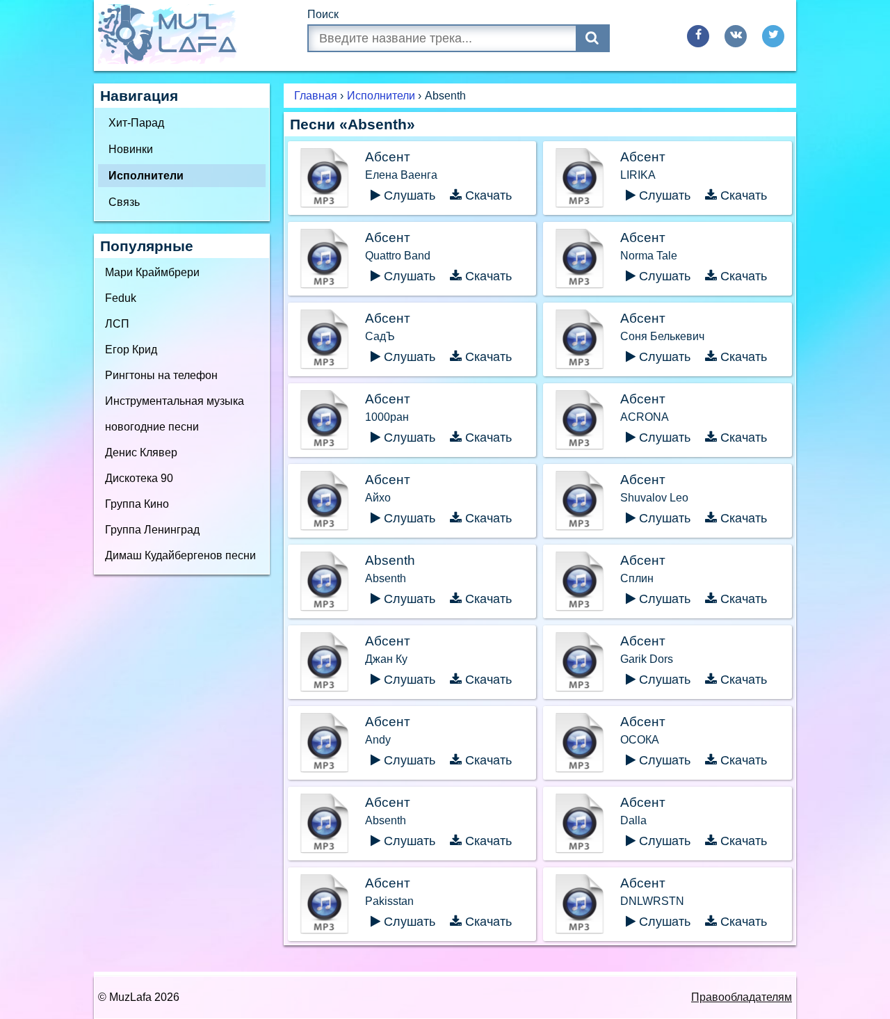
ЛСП (117, 324)
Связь (124, 202)
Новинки (130, 149)
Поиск (323, 14)
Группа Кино (137, 504)
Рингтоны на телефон (161, 375)
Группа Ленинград (152, 530)
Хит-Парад (136, 123)
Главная (315, 96)
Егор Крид (131, 349)
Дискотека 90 (139, 478)
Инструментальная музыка (174, 401)
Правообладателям (741, 997)
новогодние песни (152, 427)
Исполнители (146, 176)
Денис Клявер (141, 452)
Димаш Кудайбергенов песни (180, 555)
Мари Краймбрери (152, 272)
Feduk (120, 298)
